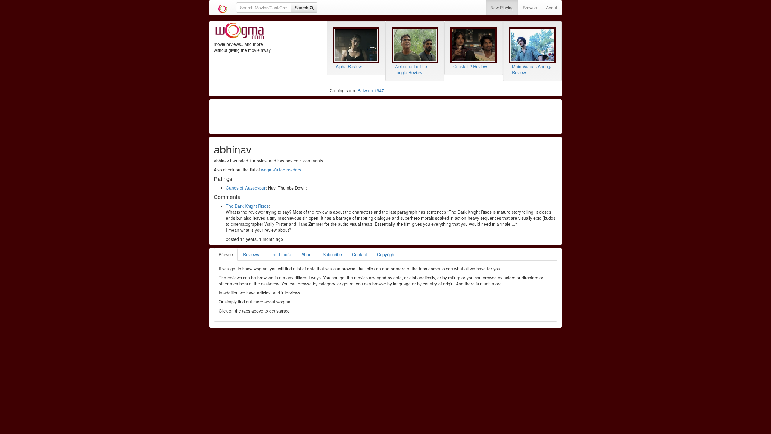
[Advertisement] (385, 116)
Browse (530, 8)
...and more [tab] (280, 254)
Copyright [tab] (386, 254)
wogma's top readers (281, 170)
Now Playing (502, 8)
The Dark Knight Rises (247, 206)
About (551, 8)
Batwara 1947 (370, 90)
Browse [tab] (226, 254)
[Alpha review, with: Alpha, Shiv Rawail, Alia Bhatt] (356, 45)
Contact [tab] (359, 254)
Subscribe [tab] (332, 254)
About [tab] (307, 254)
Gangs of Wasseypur (246, 188)
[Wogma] (223, 7)
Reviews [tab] (251, 254)
